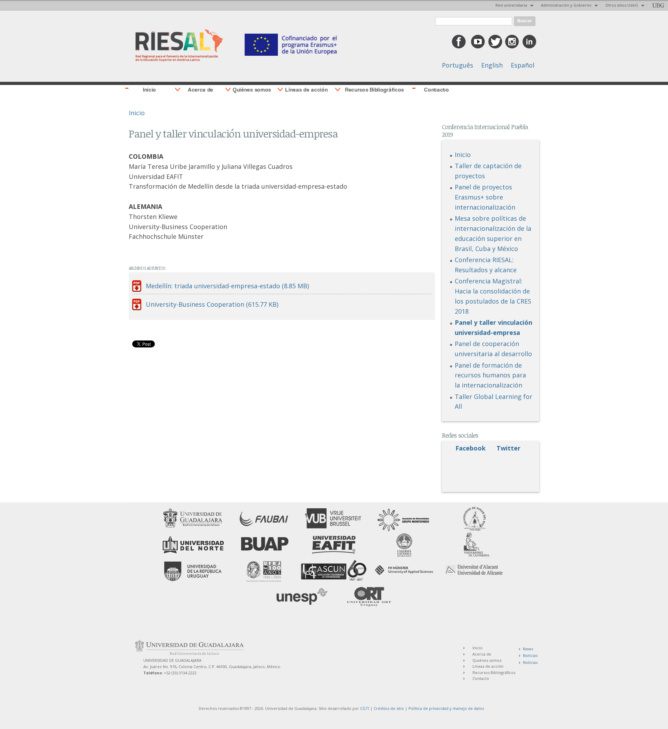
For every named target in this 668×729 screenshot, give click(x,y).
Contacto (436, 89)
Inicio (149, 89)
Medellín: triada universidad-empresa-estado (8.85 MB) (227, 286)
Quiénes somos (252, 89)
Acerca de (200, 89)
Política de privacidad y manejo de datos (446, 708)
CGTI (364, 708)
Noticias (530, 655)
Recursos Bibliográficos (374, 89)
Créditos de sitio (389, 708)
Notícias (530, 662)
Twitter (508, 448)
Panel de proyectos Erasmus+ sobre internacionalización (485, 197)
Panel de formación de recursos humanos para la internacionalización (490, 375)
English (492, 65)
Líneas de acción (306, 89)
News (528, 648)
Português (457, 65)
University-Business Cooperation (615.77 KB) (212, 304)
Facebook (470, 448)
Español (522, 65)
